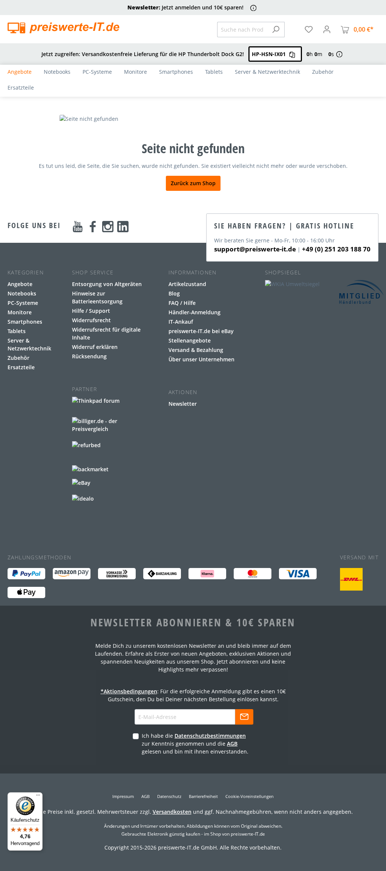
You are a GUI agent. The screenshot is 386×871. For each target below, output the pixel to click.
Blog (174, 293)
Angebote (20, 284)
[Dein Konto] (327, 29)
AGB (232, 743)
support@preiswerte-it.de (255, 249)
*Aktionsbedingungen (129, 691)
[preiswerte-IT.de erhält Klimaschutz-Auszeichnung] (351, 579)
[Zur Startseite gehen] (63, 28)
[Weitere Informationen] (253, 7)
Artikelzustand (187, 284)
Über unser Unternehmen (201, 359)
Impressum (123, 796)
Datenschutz (169, 796)
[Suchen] (276, 29)
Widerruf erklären (95, 346)
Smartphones (25, 321)
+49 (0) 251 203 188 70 (336, 249)
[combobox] (242, 29)
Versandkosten (172, 811)
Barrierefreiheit (203, 796)
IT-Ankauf (180, 321)
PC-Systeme (23, 302)
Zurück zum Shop (193, 183)
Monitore (20, 312)
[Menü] (38, 796)
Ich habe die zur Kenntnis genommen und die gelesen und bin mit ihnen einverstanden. (195, 743)
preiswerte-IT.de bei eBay (201, 331)
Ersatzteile (21, 367)
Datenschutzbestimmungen (210, 735)
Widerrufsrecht (91, 320)
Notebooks (22, 293)
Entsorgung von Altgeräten (107, 284)
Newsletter (182, 403)
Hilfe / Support (91, 310)
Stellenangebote (189, 340)
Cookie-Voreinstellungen (249, 796)
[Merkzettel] (309, 29)
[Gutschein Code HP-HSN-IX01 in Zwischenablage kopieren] (292, 54)
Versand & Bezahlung (195, 349)
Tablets (17, 331)
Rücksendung (89, 356)
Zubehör (18, 357)
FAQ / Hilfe (182, 302)
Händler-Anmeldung (194, 312)
